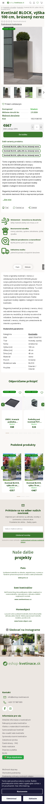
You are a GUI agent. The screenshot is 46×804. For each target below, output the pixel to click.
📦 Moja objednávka (13, 757)
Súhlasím (33, 798)
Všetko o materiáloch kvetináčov (15, 726)
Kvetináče (32, 334)
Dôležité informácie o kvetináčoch (16, 720)
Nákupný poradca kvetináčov (14, 723)
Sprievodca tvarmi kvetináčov (14, 736)
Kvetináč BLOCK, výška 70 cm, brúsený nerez (21, 146)
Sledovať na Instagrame (24, 630)
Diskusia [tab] (27, 267)
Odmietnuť (11, 798)
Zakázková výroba (10, 740)
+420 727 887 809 (15, 702)
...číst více (7, 199)
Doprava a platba (9, 750)
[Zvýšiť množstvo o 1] (41, 127)
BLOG (4, 753)
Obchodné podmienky (11, 773)
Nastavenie (22, 791)
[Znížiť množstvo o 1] (32, 127)
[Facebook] (4, 708)
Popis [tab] (17, 267)
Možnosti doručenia (10, 115)
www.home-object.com (23, 621)
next (43, 404)
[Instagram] (10, 708)
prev (3, 404)
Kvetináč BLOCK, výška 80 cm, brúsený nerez (21, 151)
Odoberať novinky (23, 535)
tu (28, 786)
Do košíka (23, 134)
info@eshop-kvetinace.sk (18, 697)
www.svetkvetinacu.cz (23, 599)
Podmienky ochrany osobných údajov (17, 776)
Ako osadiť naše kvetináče (13, 733)
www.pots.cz (23, 578)
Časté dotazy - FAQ (10, 743)
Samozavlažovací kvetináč (13, 730)
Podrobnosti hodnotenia (11, 24)
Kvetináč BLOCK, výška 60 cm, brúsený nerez (21, 155)
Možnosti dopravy (9, 769)
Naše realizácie (8, 746)
